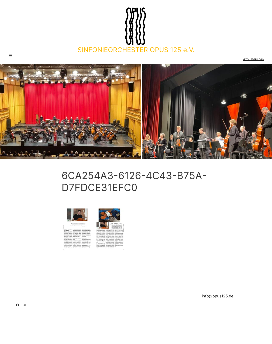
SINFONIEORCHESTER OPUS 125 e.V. (136, 50)
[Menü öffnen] (10, 55)
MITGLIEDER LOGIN (253, 59)
